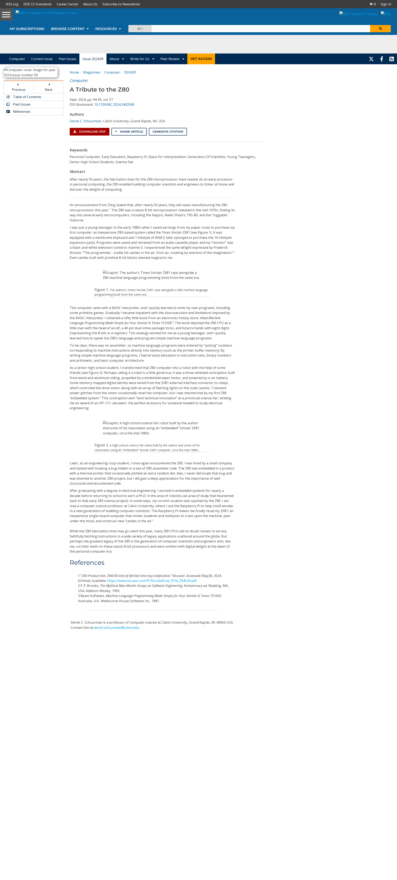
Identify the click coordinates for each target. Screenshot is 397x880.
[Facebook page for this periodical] (381, 59)
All (139, 29)
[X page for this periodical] (371, 59)
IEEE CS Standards (37, 4)
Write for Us (140, 59)
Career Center (67, 4)
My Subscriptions (27, 29)
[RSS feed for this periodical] (391, 59)
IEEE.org (12, 4)
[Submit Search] (380, 28)
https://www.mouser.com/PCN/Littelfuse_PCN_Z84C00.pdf (152, 580)
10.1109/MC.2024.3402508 (114, 104)
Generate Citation (168, 131)
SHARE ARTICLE (131, 131)
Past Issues (67, 59)
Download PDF (92, 131)
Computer (17, 59)
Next (48, 89)
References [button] (21, 111)
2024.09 (130, 72)
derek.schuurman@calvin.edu (116, 627)
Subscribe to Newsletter (121, 4)
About (115, 59)
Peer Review (170, 59)
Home (74, 72)
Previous (19, 89)
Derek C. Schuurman (85, 121)
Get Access (201, 59)
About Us (90, 4)
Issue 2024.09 (93, 59)
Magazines (91, 72)
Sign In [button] (386, 4)
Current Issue (42, 59)
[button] (372, 4)
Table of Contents (26, 97)
